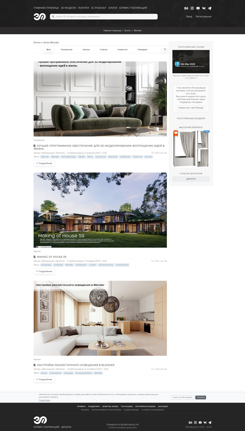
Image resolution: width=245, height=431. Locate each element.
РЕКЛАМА (85, 410)
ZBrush (81, 157)
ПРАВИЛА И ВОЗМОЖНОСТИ (122, 424)
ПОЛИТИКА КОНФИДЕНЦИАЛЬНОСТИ (122, 428)
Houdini (148, 157)
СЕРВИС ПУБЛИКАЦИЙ (133, 8)
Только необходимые (182, 397)
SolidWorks (125, 157)
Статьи (103, 49)
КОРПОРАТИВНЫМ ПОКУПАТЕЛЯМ (106, 410)
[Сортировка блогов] (164, 49)
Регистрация (204, 16)
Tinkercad (137, 157)
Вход (189, 16)
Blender (55, 157)
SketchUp (112, 157)
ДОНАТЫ (191, 179)
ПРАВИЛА (81, 406)
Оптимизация (122, 265)
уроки (44, 373)
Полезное (66, 49)
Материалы (81, 265)
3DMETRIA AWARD (110, 406)
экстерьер (46, 265)
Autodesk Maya (69, 157)
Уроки (86, 49)
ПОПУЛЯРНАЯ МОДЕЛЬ (145, 406)
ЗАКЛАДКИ (163, 406)
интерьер (58, 265)
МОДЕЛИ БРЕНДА (131, 410)
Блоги (127, 30)
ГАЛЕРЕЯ (83, 8)
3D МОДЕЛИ (68, 8)
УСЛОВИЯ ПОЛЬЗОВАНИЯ (152, 410)
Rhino (90, 157)
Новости (122, 49)
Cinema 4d (100, 157)
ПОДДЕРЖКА (94, 406)
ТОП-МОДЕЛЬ (127, 406)
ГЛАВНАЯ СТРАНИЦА (46, 8)
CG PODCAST (98, 8)
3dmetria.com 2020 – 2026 (198, 427)
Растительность (106, 265)
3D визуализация (84, 373)
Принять (200, 397)
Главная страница (112, 30)
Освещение (55, 373)
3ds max (45, 157)
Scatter (92, 265)
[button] (153, 153)
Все (49, 49)
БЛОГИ (112, 8)
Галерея (142, 49)
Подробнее (44, 400)
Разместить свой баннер (191, 108)
